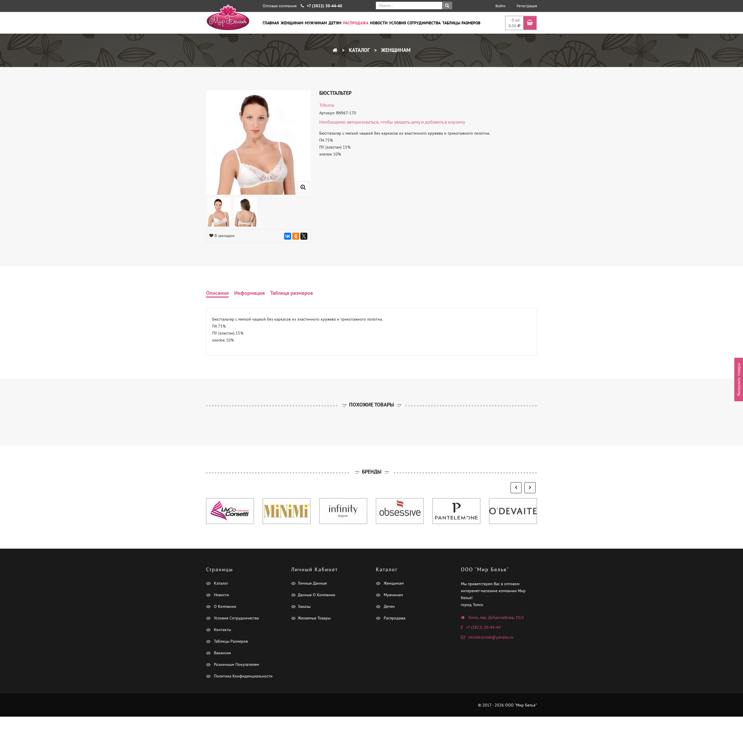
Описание (217, 293)
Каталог (358, 50)
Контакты (222, 629)
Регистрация (527, 5)
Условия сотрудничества (415, 23)
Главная (271, 23)
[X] (303, 236)
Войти (500, 5)
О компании (224, 606)
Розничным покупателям (236, 664)
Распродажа (355, 23)
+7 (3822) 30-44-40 (483, 627)
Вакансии (222, 652)
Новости (378, 23)
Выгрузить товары (738, 379)
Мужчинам (316, 23)
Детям (335, 23)
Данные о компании (316, 594)
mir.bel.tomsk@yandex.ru (490, 637)
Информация (249, 293)
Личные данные (312, 583)
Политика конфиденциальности (243, 676)
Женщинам (292, 23)
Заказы (304, 606)
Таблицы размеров (461, 23)
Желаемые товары (314, 618)
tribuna (326, 105)
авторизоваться (362, 122)
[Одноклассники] (295, 236)
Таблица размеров (291, 293)
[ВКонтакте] (287, 236)
